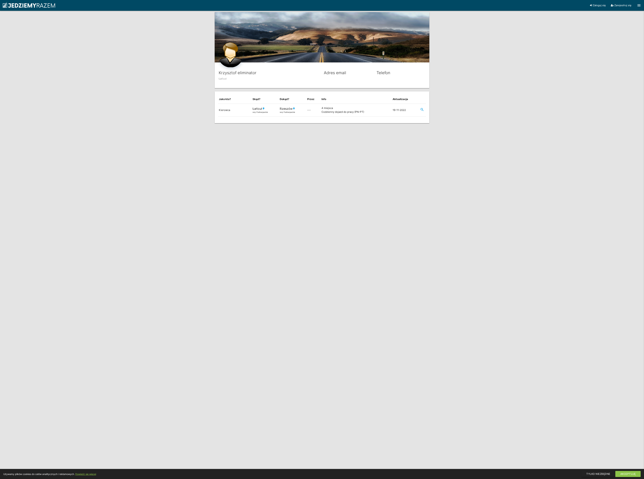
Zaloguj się (599, 5)
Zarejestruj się (622, 5)
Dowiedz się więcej (85, 474)
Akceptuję (628, 473)
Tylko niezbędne (598, 473)
